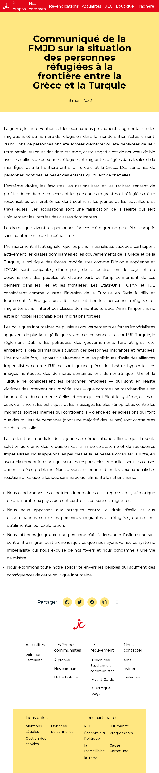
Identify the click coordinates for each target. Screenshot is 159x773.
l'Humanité (119, 726)
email (129, 660)
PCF (87, 726)
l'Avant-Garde (102, 679)
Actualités (91, 6)
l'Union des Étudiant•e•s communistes (102, 665)
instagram (133, 677)
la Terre (90, 758)
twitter (129, 669)
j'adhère (146, 6)
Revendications (64, 6)
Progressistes (121, 733)
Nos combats (65, 669)
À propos (62, 660)
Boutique (125, 6)
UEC (108, 6)
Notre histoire (66, 677)
